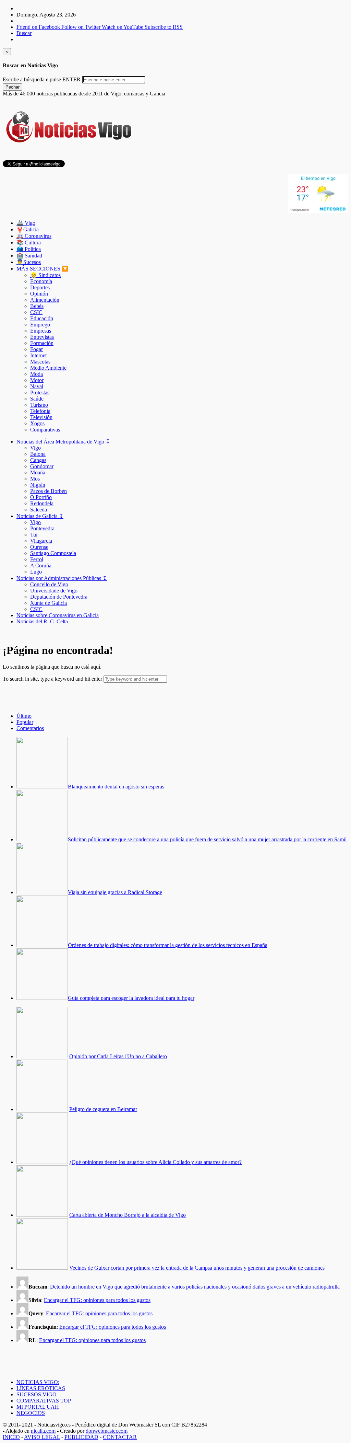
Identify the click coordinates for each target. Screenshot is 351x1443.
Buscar (24, 33)
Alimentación (44, 300)
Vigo (35, 448)
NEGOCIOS (30, 1413)
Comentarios (30, 728)
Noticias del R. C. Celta (42, 621)
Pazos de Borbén (48, 491)
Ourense (39, 547)
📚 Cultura (28, 242)
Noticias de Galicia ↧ (39, 516)
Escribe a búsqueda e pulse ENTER (42, 79)
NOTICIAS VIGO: (37, 1382)
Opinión (39, 294)
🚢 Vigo (25, 223)
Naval (36, 386)
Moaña (37, 472)
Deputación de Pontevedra (58, 597)
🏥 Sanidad (29, 255)
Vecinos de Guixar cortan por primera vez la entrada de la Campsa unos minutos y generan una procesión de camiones (197, 1268)
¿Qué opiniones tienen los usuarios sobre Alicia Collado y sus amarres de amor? (155, 1162)
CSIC (36, 312)
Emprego (40, 324)
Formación (41, 343)
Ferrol (36, 559)
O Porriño (41, 497)
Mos (35, 479)
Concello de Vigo (49, 584)
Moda (36, 374)
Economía (41, 281)
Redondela (41, 503)
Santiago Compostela (53, 553)
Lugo (36, 572)
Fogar (36, 349)
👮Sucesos (28, 262)
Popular (24, 722)
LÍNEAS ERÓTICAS (40, 1388)
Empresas (40, 331)
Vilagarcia (41, 541)
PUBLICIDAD (81, 1437)
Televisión (41, 417)
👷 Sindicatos (45, 275)
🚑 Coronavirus (33, 236)
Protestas (39, 392)
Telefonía (40, 411)
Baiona (38, 454)
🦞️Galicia (27, 229)
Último (24, 716)
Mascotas (40, 362)
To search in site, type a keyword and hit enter (52, 679)
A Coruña (40, 565)
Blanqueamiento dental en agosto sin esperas (116, 786)
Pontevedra (42, 528)
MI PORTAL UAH (37, 1407)
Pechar (12, 87)
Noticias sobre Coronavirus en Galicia (57, 615)
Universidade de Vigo (53, 590)
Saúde (37, 399)
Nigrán (37, 485)
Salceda (38, 509)
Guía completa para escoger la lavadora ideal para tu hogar (131, 998)
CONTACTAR (120, 1437)
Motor (37, 380)
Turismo (39, 405)
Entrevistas (42, 337)
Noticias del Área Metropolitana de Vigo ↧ (63, 442)
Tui (33, 535)
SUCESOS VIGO (36, 1394)
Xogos (37, 423)
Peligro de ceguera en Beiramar (103, 1109)
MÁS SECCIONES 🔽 (42, 269)
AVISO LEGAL (42, 1437)
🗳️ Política (28, 249)
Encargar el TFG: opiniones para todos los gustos (97, 1300)
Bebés (37, 306)
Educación (41, 318)
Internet (38, 355)
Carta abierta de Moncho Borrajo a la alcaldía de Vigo (127, 1215)
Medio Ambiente (48, 368)
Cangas (38, 460)
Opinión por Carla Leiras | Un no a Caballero (118, 1056)
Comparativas (45, 429)
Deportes (40, 287)
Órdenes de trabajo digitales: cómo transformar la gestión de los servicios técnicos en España (167, 945)
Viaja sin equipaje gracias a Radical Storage (115, 892)
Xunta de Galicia (48, 603)
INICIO (11, 1437)
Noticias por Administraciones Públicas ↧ (61, 578)
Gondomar (41, 466)
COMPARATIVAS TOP (43, 1401)
